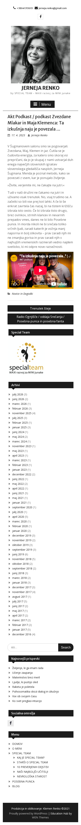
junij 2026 (18, 399)
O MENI (17, 748)
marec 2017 (19, 620)
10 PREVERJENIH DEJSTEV (33, 767)
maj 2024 (18, 436)
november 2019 (21, 540)
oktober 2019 (20, 545)
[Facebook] (40, 16)
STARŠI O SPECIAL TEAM (32, 762)
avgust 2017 (19, 596)
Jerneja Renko (39, 135)
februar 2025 (20, 422)
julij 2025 (17, 418)
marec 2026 (19, 404)
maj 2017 (18, 611)
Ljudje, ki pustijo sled (25, 682)
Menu (46, 104)
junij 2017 (18, 606)
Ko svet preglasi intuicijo (27, 701)
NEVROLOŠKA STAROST (32, 776)
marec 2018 (19, 578)
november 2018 (21, 559)
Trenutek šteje (40, 308)
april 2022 (18, 488)
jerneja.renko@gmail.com (53, 8)
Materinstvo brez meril (26, 677)
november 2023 (21, 446)
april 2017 (18, 615)
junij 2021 (18, 493)
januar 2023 (19, 469)
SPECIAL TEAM (21, 753)
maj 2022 (18, 484)
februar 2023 (20, 465)
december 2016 (21, 634)
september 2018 (22, 568)
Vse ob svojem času (24, 696)
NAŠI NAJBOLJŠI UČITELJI (32, 771)
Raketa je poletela (23, 687)
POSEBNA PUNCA (23, 781)
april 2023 (18, 455)
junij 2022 (18, 479)
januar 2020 (19, 531)
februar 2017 (20, 625)
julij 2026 (17, 394)
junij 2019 (18, 554)
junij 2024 (18, 432)
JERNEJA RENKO (40, 88)
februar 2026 (20, 408)
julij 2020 (17, 512)
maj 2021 (18, 498)
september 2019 (22, 549)
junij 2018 (18, 573)
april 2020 (18, 516)
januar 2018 (19, 582)
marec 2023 (19, 460)
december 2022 (21, 474)
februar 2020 (20, 526)
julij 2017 (17, 601)
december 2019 (21, 535)
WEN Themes (40, 817)
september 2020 (22, 507)
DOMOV (17, 744)
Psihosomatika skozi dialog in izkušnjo (35, 691)
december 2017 (21, 587)
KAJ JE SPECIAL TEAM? (30, 757)
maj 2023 (18, 451)
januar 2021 (19, 502)
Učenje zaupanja (22, 672)
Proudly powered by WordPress (28, 813)
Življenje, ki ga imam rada (27, 668)
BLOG (16, 786)
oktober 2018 (20, 563)
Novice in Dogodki (22, 293)
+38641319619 (25, 8)
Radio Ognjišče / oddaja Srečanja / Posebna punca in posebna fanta (40, 319)
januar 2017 (19, 629)
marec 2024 (19, 441)
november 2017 (21, 592)
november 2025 (21, 413)
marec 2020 (19, 521)
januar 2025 (19, 427)
